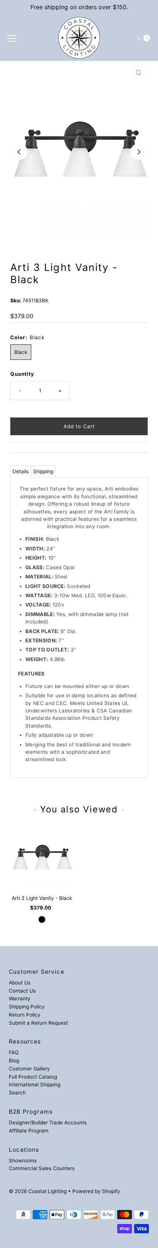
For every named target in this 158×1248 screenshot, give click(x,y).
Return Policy (24, 1015)
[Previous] (19, 152)
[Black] (42, 919)
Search (17, 1093)
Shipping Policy (27, 1007)
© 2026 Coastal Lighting (38, 1191)
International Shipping (34, 1084)
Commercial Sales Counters (42, 1168)
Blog (14, 1060)
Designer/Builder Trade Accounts (48, 1122)
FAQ (13, 1052)
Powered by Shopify (96, 1191)
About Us (19, 983)
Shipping (43, 471)
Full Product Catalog (33, 1077)
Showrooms (23, 1160)
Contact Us (22, 991)
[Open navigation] (12, 38)
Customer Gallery (29, 1069)
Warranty (19, 998)
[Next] (138, 152)
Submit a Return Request (38, 1023)
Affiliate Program (29, 1131)
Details (20, 471)
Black (20, 352)
